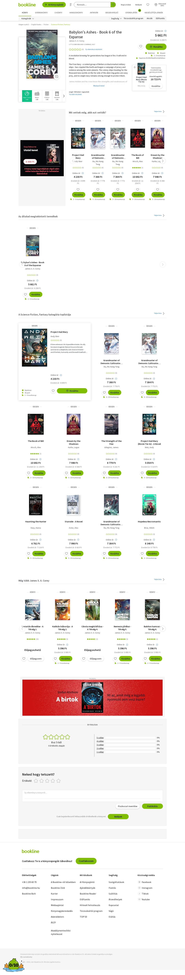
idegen (78, 120)
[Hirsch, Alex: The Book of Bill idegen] (137, 138)
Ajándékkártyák (87, 887)
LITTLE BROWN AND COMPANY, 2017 (82, 44)
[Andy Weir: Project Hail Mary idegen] (78, 138)
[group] (27, 96)
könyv (32, 592)
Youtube (146, 899)
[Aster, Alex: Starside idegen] (73, 504)
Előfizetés (160, 18)
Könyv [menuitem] (25, 12)
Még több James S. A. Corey (33, 580)
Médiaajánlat (57, 905)
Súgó (111, 910)
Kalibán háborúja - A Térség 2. (62, 628)
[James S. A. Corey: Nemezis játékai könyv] (122, 609)
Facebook (146, 882)
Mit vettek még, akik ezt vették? (87, 112)
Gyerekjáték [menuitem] (132, 11)
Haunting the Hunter (35, 521)
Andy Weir (78, 161)
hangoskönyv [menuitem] (76, 12)
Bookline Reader (88, 893)
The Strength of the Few (111, 442)
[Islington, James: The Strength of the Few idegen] (111, 424)
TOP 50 (83, 916)
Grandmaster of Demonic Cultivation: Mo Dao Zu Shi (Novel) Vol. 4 (118, 156)
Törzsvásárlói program (133, 18)
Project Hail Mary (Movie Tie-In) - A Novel (149, 442)
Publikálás (152, 806)
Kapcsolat (114, 905)
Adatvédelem (57, 916)
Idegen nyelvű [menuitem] (112, 12)
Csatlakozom (86, 861)
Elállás (112, 916)
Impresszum (57, 899)
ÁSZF (53, 922)
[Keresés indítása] (113, 4)
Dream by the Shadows (157, 156)
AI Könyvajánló (55, 4)
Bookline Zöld (58, 887)
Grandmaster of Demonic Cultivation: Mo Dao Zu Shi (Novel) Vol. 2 (98, 156)
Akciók (149, 18)
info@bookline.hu (31, 887)
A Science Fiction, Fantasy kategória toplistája (44, 314)
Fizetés (112, 887)
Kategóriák (26, 18)
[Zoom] (56, 76)
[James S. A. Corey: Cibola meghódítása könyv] (92, 609)
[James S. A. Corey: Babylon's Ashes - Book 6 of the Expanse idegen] (42, 54)
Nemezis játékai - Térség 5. (122, 628)
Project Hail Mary (78, 156)
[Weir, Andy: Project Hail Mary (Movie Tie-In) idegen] (149, 424)
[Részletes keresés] (70, 4)
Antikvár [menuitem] (94, 12)
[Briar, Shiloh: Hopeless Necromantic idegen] (149, 504)
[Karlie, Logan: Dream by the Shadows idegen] (157, 138)
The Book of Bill (137, 156)
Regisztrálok (126, 5)
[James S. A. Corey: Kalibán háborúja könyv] (62, 609)
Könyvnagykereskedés (62, 910)
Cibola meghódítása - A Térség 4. (92, 628)
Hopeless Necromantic (149, 521)
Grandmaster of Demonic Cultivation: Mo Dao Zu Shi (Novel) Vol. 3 (111, 523)
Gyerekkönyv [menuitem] (41, 12)
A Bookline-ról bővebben (63, 882)
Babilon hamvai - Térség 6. (152, 628)
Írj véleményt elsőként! (93, 49)
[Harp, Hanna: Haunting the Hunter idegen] (35, 504)
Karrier (54, 893)
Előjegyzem (36, 658)
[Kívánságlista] (147, 4)
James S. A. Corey (32, 268)
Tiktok (145, 893)
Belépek (138, 5)
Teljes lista (158, 111)
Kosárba (157, 46)
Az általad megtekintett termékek (38, 216)
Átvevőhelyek (115, 899)
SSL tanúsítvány (26, 957)
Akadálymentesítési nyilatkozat (61, 932)
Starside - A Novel (74, 521)
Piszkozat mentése (127, 806)
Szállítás (113, 893)
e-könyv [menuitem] (58, 12)
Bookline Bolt (29, 893)
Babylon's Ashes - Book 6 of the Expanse (32, 264)
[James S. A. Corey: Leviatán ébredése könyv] (32, 609)
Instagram (147, 887)
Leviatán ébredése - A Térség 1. (32, 628)
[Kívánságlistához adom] (140, 46)
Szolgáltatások (116, 882)
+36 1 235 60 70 (29, 882)
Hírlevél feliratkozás (90, 905)
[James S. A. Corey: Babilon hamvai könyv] (152, 609)
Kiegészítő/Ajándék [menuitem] (154, 12)
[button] (63, 96)
